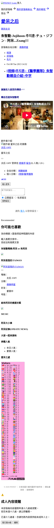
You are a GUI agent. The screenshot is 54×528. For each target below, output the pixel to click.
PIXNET (13, 487)
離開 (16, 523)
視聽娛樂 (22, 171)
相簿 (9, 53)
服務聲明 (30, 490)
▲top (3, 179)
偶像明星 (23, 47)
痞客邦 (22, 163)
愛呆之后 (10, 21)
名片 (9, 59)
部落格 (10, 56)
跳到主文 (5, 29)
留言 (28, 163)
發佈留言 (5, 201)
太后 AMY (6, 147)
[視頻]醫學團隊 (25, 174)
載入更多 (5, 184)
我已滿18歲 (6, 523)
